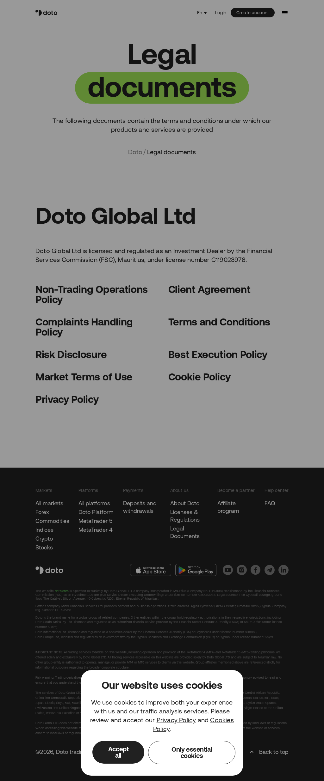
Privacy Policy (176, 719)
